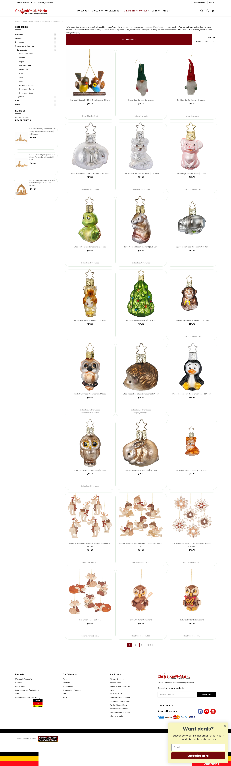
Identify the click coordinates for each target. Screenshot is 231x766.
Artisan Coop (115, 683)
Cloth (21, 81)
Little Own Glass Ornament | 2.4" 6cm (90, 394)
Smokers (96, 11)
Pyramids (82, 11)
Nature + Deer (25, 66)
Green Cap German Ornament (140, 100)
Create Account (199, 2)
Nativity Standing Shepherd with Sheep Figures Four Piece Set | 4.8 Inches (42, 131)
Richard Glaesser (117, 679)
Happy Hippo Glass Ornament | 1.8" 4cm (191, 247)
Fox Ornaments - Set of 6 (90, 620)
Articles (18, 694)
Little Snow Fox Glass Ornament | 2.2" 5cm (141, 173)
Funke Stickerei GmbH (119, 705)
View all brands (116, 716)
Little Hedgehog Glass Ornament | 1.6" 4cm (141, 394)
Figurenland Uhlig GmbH (120, 701)
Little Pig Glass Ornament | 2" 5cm (191, 173)
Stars (21, 73)
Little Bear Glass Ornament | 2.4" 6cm (90, 320)
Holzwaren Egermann (119, 709)
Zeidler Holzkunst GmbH (120, 697)
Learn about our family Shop (27, 690)
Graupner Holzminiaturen (120, 712)
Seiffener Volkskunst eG (120, 686)
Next (149, 645)
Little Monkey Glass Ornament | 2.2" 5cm (192, 320)
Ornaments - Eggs (26, 93)
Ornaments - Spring (26, 89)
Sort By (211, 37)
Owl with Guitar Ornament (141, 620)
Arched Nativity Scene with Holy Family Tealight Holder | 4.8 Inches (42, 182)
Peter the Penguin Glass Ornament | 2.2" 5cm (191, 394)
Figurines (20, 97)
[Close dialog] (225, 726)
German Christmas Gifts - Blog (27, 697)
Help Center (20, 686)
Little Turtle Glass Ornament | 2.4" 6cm (90, 247)
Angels (21, 62)
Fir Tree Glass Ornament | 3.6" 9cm (140, 320)
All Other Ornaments (26, 85)
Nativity (22, 58)
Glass (21, 77)
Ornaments (22, 50)
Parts (165, 11)
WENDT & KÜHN (116, 694)
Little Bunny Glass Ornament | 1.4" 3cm (141, 470)
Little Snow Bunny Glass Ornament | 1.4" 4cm (90, 173)
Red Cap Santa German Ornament (191, 100)
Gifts (155, 11)
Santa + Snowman (26, 54)
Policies (18, 683)
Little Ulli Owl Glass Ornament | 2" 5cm (90, 470)
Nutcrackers (112, 11)
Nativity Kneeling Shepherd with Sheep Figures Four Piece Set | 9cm (42, 157)
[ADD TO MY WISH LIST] (109, 53)
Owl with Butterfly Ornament (192, 620)
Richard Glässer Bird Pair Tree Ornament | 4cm (90, 100)
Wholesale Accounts (23, 679)
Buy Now (90, 92)
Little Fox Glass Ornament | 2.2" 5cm (191, 470)
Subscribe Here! (198, 756)
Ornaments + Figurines (136, 11)
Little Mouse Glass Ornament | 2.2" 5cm (141, 247)
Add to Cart (90, 86)
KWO (112, 690)
